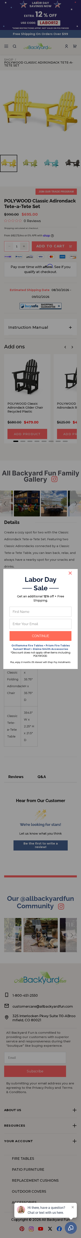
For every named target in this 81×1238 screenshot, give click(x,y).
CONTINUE (40, 636)
